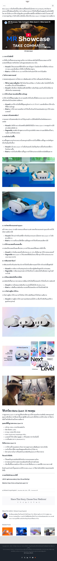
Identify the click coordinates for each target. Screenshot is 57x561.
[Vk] (36, 502)
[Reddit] (23, 502)
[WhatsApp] (28, 502)
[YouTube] (32, 557)
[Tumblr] (31, 502)
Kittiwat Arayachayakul (10, 490)
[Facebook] (17, 502)
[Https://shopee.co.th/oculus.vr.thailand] (35, 557)
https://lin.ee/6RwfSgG (23, 479)
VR (29, 490)
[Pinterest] (33, 502)
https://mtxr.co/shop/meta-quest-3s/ (17, 483)
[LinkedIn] (25, 502)
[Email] (39, 502)
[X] (20, 502)
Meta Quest (29, 51)
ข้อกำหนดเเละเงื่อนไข (28, 553)
